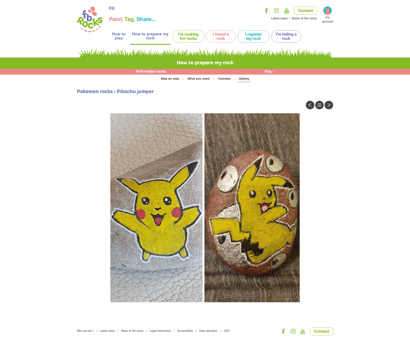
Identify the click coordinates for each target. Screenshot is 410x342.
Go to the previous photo (310, 105)
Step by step (170, 79)
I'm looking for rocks (188, 36)
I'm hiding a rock (286, 36)
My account (327, 19)
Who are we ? (85, 331)
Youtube (286, 10)
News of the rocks (304, 18)
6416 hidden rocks (151, 72)
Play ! (269, 72)
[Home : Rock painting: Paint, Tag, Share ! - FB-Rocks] (89, 19)
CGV (227, 331)
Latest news (279, 18)
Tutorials (224, 79)
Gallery (244, 79)
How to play (119, 36)
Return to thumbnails (319, 105)
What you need (198, 79)
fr (111, 9)
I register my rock (253, 36)
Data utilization (208, 331)
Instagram (276, 10)
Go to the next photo (329, 105)
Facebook (266, 10)
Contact (305, 11)
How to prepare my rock (150, 36)
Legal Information (160, 331)
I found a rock (221, 36)
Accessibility (185, 331)
